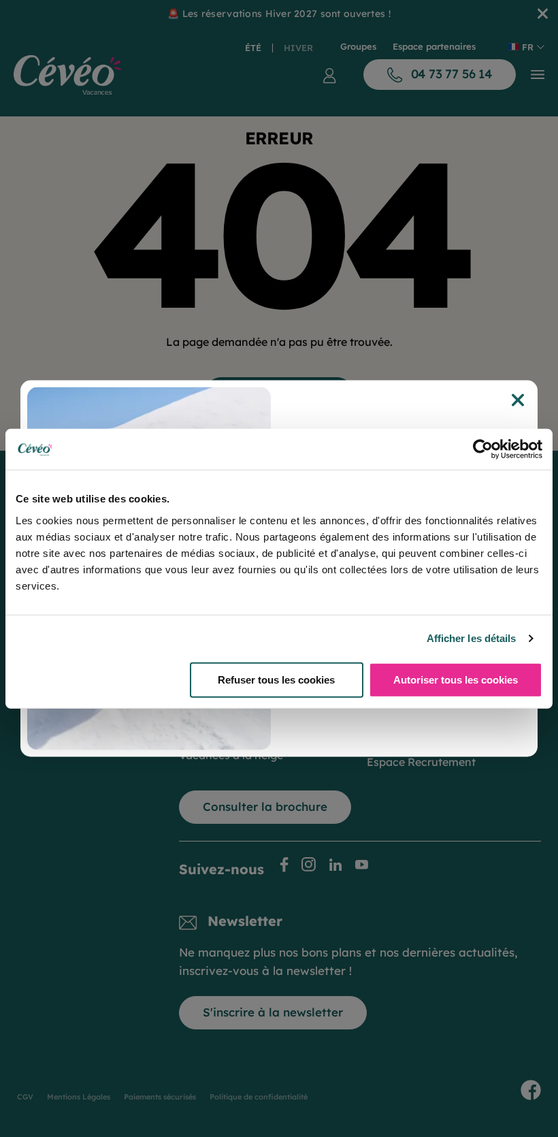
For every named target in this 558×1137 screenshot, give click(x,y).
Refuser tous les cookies (276, 679)
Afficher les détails (471, 638)
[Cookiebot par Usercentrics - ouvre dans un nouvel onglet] (482, 449)
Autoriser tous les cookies (455, 679)
